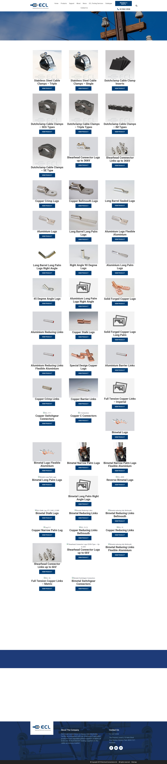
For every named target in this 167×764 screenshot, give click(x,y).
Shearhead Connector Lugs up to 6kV (83, 551)
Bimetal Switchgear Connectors (83, 582)
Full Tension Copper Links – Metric (47, 582)
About (78, 3)
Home (56, 3)
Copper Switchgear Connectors (47, 417)
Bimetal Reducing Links (83, 513)
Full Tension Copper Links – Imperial (120, 400)
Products (64, 3)
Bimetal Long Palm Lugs (47, 480)
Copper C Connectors (83, 415)
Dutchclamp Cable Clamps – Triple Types (83, 125)
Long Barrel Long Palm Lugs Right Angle (47, 267)
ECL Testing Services (96, 3)
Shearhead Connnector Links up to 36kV (120, 159)
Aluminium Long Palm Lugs (119, 267)
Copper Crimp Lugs (47, 201)
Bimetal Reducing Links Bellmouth (120, 515)
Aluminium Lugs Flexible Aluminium (120, 233)
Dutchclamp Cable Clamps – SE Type (47, 169)
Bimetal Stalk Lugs (47, 513)
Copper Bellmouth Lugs (83, 201)
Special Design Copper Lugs (83, 367)
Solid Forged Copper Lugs (120, 298)
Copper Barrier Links (83, 399)
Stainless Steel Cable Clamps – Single (83, 82)
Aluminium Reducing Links (47, 332)
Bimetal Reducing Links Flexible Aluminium (120, 549)
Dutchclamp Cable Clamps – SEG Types (47, 125)
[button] (136, 5)
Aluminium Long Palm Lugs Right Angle (83, 300)
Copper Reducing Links (120, 530)
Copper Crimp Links (47, 399)
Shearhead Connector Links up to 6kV (47, 565)
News (85, 3)
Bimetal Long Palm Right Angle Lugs (83, 498)
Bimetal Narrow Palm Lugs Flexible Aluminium (120, 464)
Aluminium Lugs (47, 231)
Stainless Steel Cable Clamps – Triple (47, 82)
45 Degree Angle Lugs (47, 298)
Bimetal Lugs (120, 432)
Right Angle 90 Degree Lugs (83, 267)
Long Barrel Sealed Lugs (120, 200)
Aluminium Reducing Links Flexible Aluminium (47, 367)
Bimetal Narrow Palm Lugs (83, 463)
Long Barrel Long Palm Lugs (83, 233)
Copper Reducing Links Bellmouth (83, 532)
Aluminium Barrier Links (120, 365)
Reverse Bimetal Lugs (120, 480)
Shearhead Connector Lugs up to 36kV (83, 159)
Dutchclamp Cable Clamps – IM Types (120, 125)
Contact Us (84, 8)
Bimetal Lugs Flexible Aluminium (47, 464)
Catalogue (108, 3)
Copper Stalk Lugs (83, 332)
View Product (47, 88)
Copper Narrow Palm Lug (47, 530)
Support (71, 3)
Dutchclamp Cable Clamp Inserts (119, 82)
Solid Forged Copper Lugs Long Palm (120, 333)
